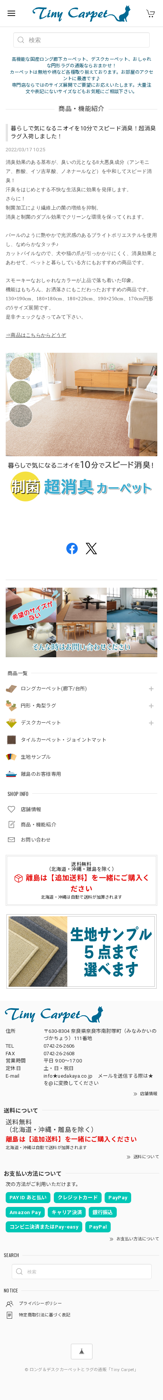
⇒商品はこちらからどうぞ (36, 335)
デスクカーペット (41, 723)
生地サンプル (36, 757)
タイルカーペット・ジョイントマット (64, 740)
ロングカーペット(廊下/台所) (54, 688)
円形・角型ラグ (38, 706)
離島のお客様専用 (41, 774)
